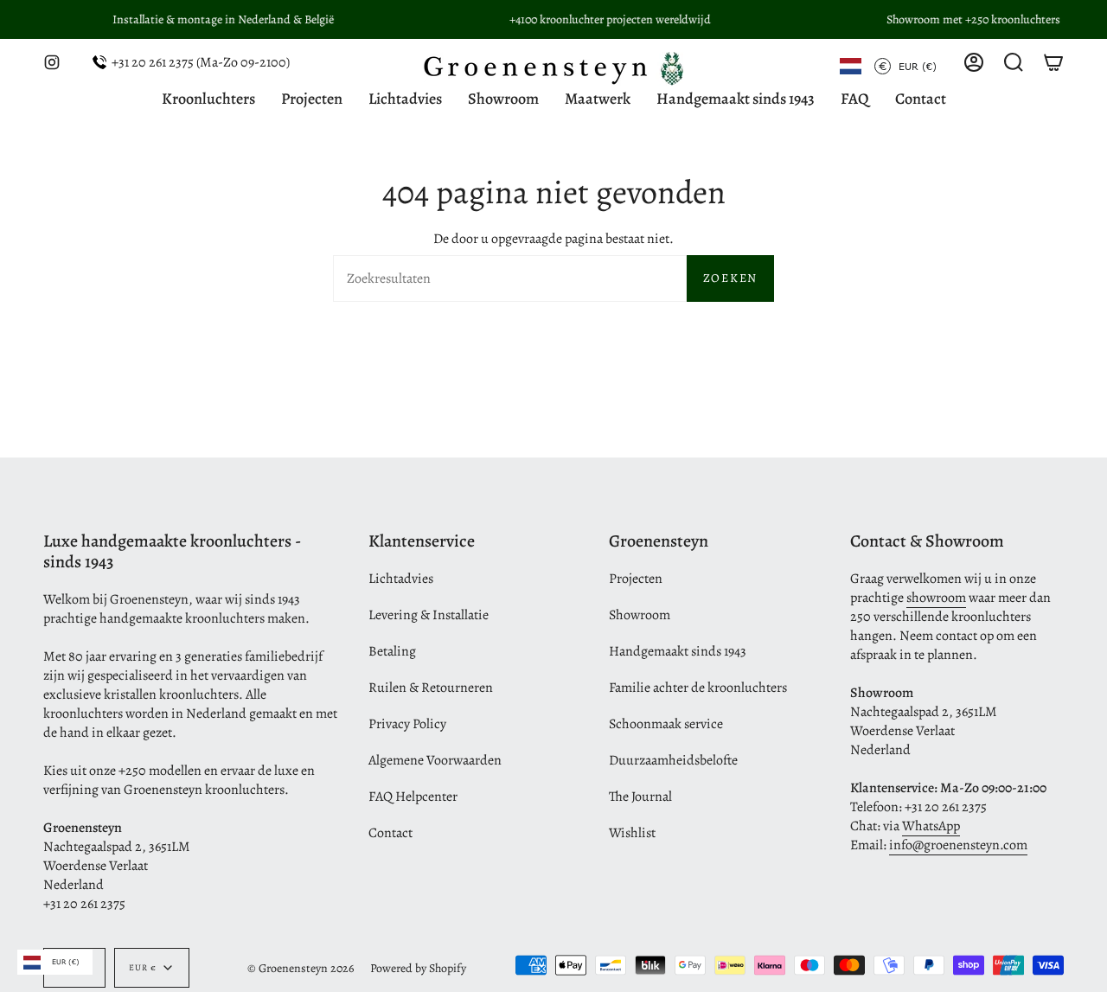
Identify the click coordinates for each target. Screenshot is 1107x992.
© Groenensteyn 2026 (300, 968)
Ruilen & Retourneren (430, 687)
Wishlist (632, 832)
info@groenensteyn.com (958, 844)
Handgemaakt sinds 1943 (677, 651)
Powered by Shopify (418, 968)
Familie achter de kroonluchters (698, 687)
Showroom (639, 614)
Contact (390, 832)
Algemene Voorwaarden (435, 760)
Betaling (392, 651)
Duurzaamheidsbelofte (673, 760)
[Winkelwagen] (1053, 62)
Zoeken (730, 278)
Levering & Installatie (428, 614)
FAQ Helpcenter (413, 796)
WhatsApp (931, 825)
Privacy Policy (407, 723)
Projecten (635, 578)
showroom (936, 597)
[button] (1013, 62)
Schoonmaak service (666, 723)
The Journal (640, 796)
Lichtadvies (400, 578)
